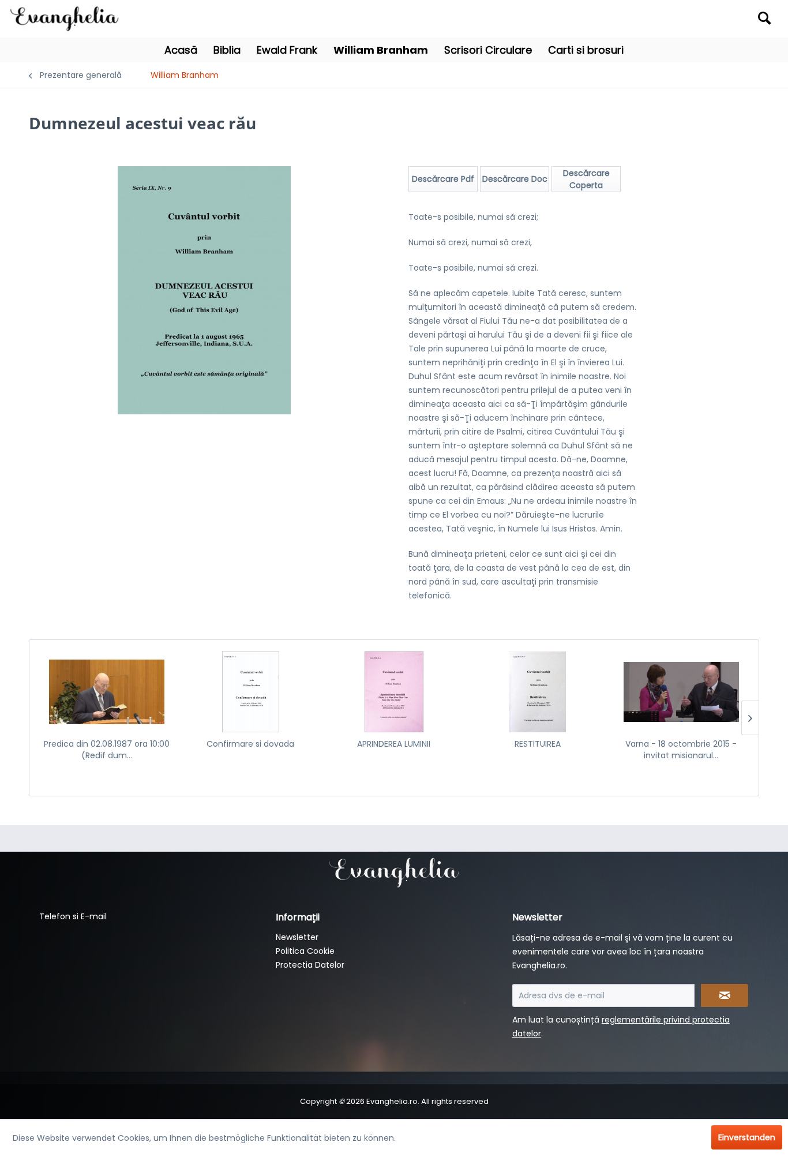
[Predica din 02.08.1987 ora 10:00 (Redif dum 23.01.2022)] (107, 691)
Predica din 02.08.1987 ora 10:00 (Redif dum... (107, 749)
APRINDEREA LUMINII (393, 744)
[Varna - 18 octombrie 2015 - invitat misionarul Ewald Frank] (681, 691)
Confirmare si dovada (250, 744)
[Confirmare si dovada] (251, 691)
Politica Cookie (305, 951)
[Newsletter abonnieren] (724, 995)
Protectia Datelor (310, 965)
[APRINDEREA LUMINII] (394, 691)
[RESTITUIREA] (537, 691)
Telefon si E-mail (73, 916)
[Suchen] (764, 17)
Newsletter (297, 937)
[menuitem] (681, 18)
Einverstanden (746, 1137)
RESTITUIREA (538, 744)
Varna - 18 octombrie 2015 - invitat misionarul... (681, 749)
